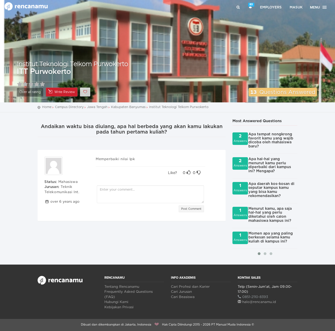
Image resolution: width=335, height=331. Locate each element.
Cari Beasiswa (183, 297)
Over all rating (30, 92)
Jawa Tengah (97, 107)
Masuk (296, 7)
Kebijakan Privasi (119, 307)
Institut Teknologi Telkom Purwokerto (72, 63)
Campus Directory (69, 107)
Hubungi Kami (116, 302)
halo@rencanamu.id (259, 302)
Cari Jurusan (181, 291)
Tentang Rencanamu (121, 286)
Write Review (64, 92)
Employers (271, 7)
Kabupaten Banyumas (128, 107)
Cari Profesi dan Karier (190, 286)
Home (47, 107)
